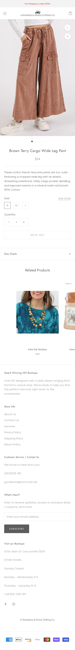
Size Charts (10, 254)
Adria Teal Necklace (37, 349)
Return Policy (12, 444)
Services (9, 426)
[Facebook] (5, 604)
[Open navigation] (5, 13)
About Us (10, 414)
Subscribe (16, 528)
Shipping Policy (13, 438)
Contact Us (11, 420)
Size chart (64, 198)
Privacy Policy (12, 432)
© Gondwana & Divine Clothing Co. (37, 619)
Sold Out (38, 235)
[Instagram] (13, 604)
